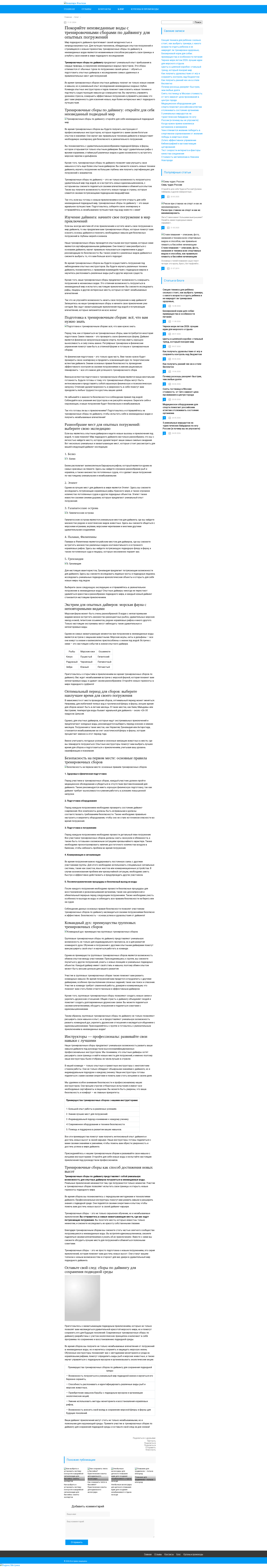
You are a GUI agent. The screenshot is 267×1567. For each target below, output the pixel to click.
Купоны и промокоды (145, 9)
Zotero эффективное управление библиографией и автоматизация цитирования (178, 143)
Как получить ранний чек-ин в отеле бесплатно (182, 365)
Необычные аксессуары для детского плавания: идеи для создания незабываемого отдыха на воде (121, 1490)
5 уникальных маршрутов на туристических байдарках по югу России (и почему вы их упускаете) (179, 117)
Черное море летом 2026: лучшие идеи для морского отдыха (180, 328)
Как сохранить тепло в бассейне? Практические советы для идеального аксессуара (97, 1487)
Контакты (104, 9)
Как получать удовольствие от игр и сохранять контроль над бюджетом (182, 353)
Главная (69, 9)
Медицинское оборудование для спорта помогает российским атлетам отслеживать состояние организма (181, 107)
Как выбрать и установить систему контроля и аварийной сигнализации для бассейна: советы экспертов (73, 1491)
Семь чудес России (171, 184)
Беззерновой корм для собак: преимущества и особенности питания (179, 314)
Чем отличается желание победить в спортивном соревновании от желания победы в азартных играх (181, 133)
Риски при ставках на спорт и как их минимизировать (180, 211)
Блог (121, 9)
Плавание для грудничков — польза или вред (144, 1479)
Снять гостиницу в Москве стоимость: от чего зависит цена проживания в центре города (182, 97)
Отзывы (86, 9)
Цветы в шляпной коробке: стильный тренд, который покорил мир (183, 340)
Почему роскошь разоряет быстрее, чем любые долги (182, 378)
